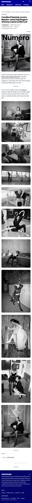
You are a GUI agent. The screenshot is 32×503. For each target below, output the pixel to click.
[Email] (10, 31)
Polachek (24, 90)
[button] (21, 1)
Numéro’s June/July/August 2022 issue (10, 76)
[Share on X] (4, 31)
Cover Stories (4, 14)
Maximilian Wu (6, 24)
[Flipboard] (27, 474)
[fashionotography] (6, 2)
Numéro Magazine (10, 457)
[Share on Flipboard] (7, 31)
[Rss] (30, 474)
